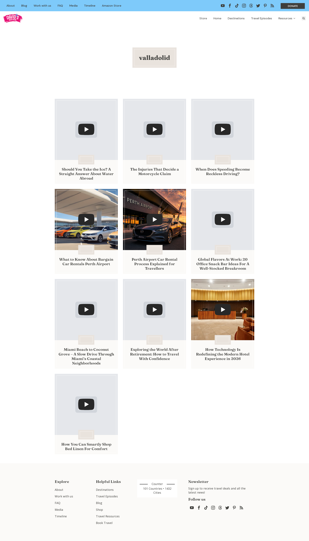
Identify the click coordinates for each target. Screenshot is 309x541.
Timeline (89, 6)
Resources (285, 18)
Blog (24, 6)
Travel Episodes (261, 18)
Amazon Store (111, 6)
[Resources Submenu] (295, 18)
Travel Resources (108, 516)
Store (203, 18)
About (10, 6)
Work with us (42, 6)
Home (217, 18)
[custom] (222, 5)
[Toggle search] (304, 18)
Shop (99, 510)
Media (73, 6)
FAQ (60, 6)
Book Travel (104, 523)
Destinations (236, 18)
